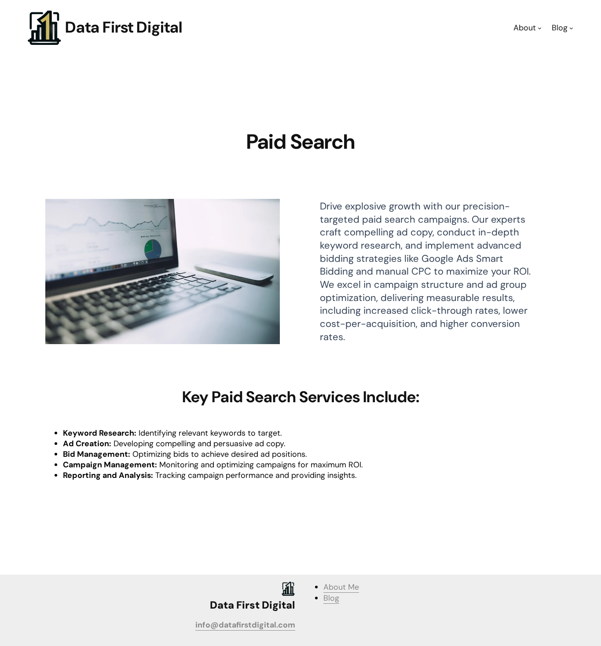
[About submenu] (540, 28)
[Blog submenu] (571, 28)
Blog (331, 598)
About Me (341, 587)
